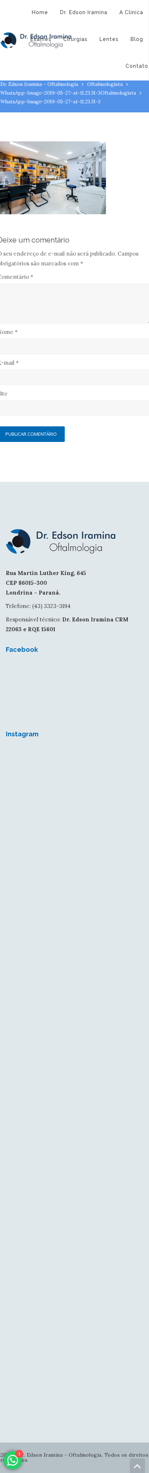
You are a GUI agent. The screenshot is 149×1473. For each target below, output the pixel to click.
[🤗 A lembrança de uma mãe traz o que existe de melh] (74, 1352)
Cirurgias (75, 39)
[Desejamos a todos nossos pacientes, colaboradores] (74, 788)
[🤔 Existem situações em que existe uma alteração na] (74, 1191)
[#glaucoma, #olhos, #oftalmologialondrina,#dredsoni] (74, 869)
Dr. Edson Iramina (83, 12)
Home (40, 12)
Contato (136, 66)
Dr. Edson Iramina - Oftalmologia (39, 84)
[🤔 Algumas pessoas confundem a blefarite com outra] (74, 1110)
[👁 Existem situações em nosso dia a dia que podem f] (74, 949)
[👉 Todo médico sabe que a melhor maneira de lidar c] (74, 1272)
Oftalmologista (105, 84)
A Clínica (131, 12)
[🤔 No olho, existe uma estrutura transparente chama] (74, 1030)
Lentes (109, 39)
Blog (137, 39)
